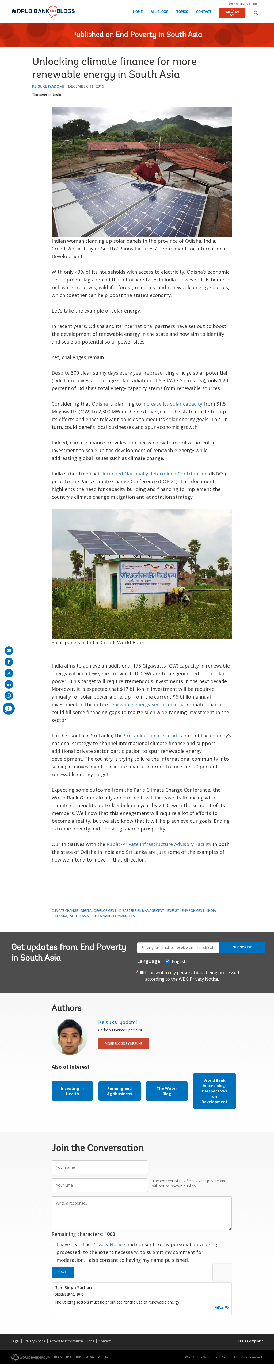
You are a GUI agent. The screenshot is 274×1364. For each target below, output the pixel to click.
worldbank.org (244, 3)
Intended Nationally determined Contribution (155, 473)
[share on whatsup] (9, 695)
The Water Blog (167, 1091)
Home (138, 12)
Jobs (90, 1341)
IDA (69, 1357)
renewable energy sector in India (147, 704)
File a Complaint (250, 1341)
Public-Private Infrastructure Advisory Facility (158, 844)
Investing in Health (72, 1091)
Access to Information (66, 1341)
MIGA (89, 1357)
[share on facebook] (9, 662)
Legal (15, 1341)
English (58, 94)
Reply (219, 1307)
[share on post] (9, 673)
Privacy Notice (108, 1244)
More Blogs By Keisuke (123, 1043)
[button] (256, 12)
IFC (78, 1357)
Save (62, 1272)
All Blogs (159, 12)
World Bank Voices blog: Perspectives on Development (214, 1091)
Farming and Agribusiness (119, 1091)
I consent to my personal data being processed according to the (192, 976)
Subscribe (242, 947)
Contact (203, 12)
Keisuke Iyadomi (48, 86)
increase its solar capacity (172, 404)
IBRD (58, 1357)
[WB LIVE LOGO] (232, 13)
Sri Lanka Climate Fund (150, 735)
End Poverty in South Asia (159, 35)
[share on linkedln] (9, 684)
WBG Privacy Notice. (199, 979)
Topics (182, 12)
